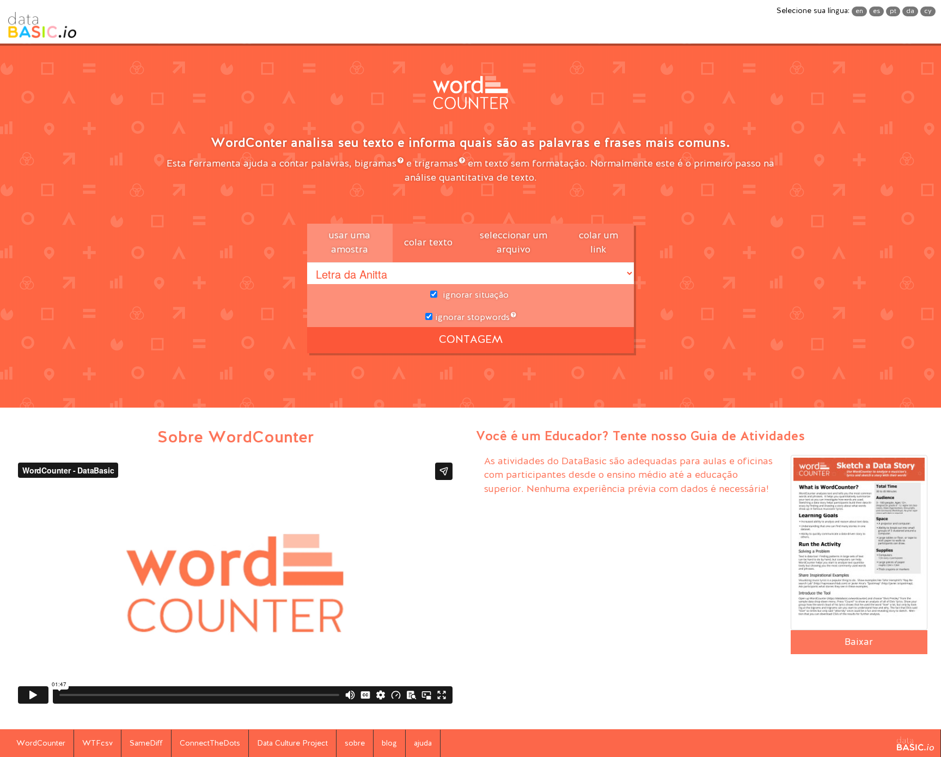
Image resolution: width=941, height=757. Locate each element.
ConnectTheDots (210, 743)
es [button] (876, 11)
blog (389, 743)
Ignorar (471, 317)
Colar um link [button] (598, 243)
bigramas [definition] (375, 164)
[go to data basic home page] (915, 743)
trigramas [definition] (436, 164)
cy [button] (928, 11)
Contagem (471, 340)
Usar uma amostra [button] (349, 243)
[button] (470, 95)
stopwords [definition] (488, 317)
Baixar (859, 642)
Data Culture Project (292, 743)
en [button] (859, 11)
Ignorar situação (476, 295)
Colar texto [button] (428, 243)
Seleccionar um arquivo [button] (513, 243)
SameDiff (146, 743)
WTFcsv (97, 743)
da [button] (910, 11)
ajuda (423, 743)
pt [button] (893, 11)
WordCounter (40, 743)
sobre (355, 743)
